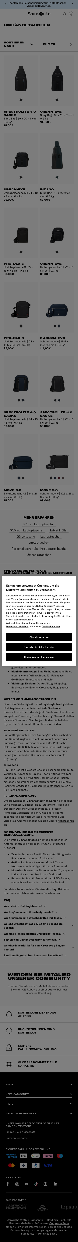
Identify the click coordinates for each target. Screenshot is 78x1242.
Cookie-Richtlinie (51, 626)
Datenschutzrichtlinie (17, 626)
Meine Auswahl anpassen (39, 657)
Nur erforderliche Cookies (39, 647)
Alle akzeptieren (39, 636)
